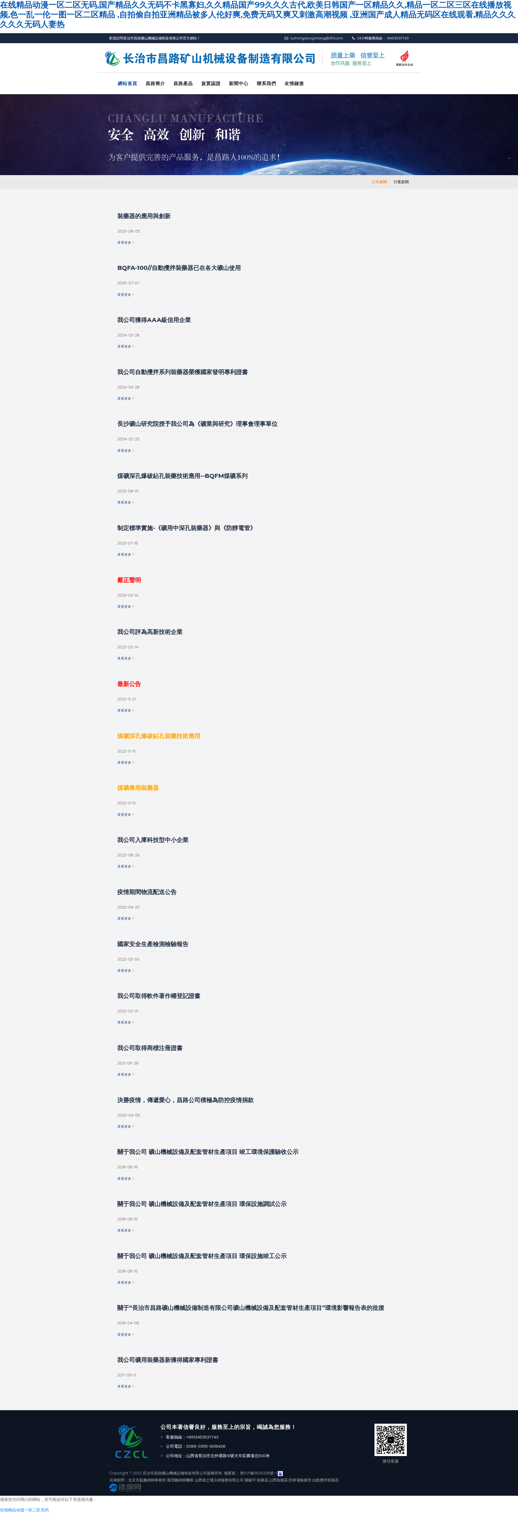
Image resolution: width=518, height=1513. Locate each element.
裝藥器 (262, 1480)
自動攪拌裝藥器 (325, 1480)
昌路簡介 (155, 83)
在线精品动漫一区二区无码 (24, 1510)
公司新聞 (379, 182)
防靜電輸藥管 (300, 1480)
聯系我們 (266, 83)
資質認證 (211, 83)
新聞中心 (238, 83)
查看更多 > (125, 242)
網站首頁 (127, 83)
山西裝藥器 (278, 1480)
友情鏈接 (294, 83)
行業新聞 (401, 182)
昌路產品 (183, 83)
